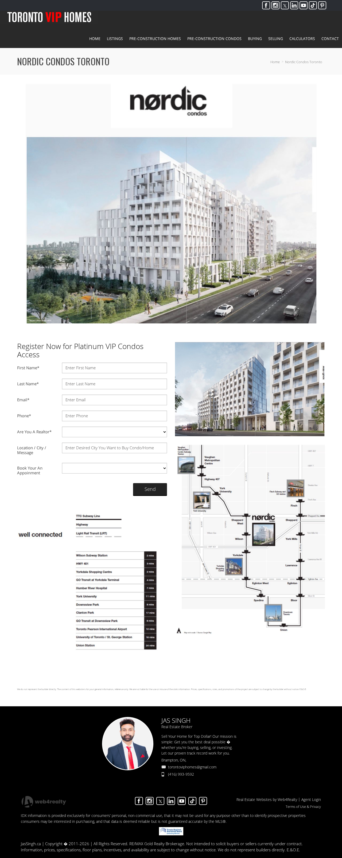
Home (275, 61)
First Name (28, 367)
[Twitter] (285, 5)
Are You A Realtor (34, 431)
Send (150, 489)
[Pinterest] (322, 5)
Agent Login (311, 799)
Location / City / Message (31, 450)
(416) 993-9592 (181, 774)
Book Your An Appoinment (29, 470)
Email (23, 399)
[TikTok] (313, 5)
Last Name (28, 383)
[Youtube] (304, 5)
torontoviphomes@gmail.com (192, 766)
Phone (24, 415)
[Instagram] (275, 5)
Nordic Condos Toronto (303, 61)
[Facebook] (266, 5)
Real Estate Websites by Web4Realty (266, 799)
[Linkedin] (294, 5)
